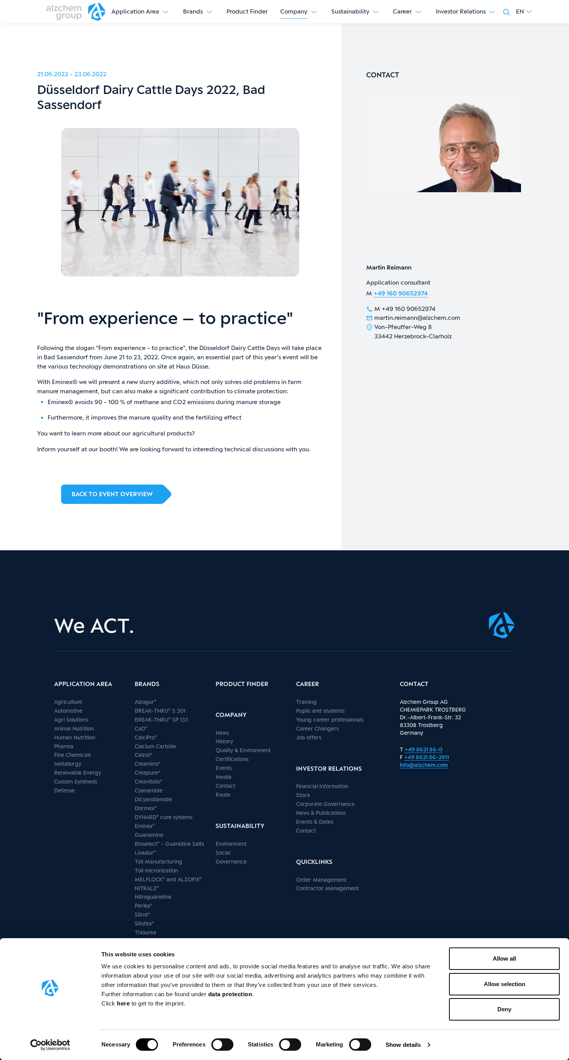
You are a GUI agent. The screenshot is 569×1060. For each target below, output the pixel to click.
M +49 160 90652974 (404, 308)
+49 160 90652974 (401, 293)
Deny (504, 1009)
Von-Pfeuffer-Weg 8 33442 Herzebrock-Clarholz (413, 331)
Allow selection (504, 984)
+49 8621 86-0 (423, 749)
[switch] (222, 1044)
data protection (230, 994)
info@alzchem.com (424, 764)
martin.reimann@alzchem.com (417, 317)
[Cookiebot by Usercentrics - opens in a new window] (50, 1045)
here (124, 1003)
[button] (524, 11)
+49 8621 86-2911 (426, 757)
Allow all (504, 958)
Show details (403, 1044)
